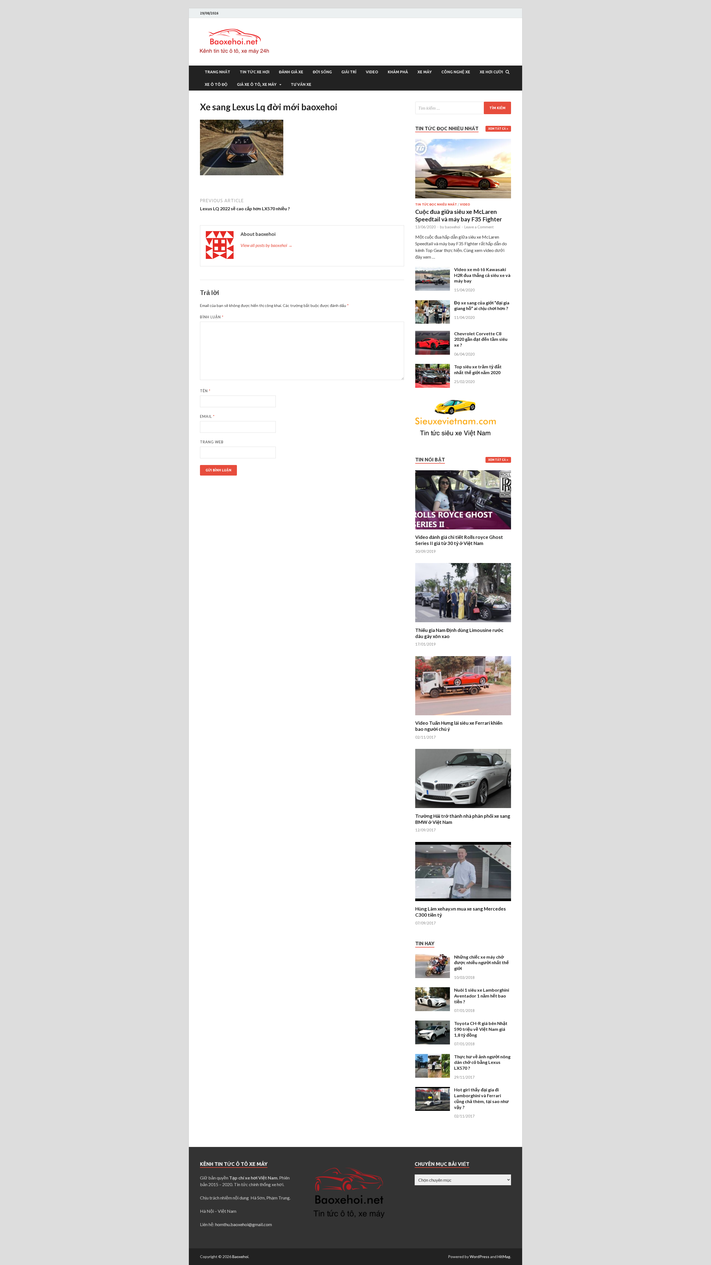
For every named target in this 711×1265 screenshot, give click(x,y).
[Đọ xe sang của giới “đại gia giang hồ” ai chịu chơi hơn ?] (432, 303)
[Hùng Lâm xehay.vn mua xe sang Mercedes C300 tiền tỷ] (463, 902)
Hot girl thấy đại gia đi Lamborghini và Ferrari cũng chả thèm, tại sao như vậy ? (481, 1098)
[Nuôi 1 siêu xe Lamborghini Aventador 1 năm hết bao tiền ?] (432, 990)
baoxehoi (452, 227)
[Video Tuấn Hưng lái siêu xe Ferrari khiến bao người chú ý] (463, 716)
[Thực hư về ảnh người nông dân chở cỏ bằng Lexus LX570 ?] (432, 1057)
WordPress (479, 1256)
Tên (205, 391)
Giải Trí (348, 72)
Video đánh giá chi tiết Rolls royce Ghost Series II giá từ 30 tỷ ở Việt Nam (459, 540)
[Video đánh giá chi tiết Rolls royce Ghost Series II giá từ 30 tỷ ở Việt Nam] (463, 530)
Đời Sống (322, 72)
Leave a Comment (479, 227)
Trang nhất (217, 72)
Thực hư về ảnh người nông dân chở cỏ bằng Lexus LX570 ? (482, 1062)
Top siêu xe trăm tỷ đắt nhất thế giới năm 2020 (478, 369)
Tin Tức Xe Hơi (254, 72)
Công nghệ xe (455, 72)
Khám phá (398, 72)
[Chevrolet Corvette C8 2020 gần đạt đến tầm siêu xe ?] (432, 334)
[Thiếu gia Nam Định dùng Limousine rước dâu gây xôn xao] (463, 623)
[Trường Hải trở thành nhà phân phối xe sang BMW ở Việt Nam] (463, 809)
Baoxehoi (240, 1256)
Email (207, 416)
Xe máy (424, 72)
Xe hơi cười (491, 72)
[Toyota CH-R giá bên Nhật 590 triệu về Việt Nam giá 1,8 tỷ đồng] (432, 1023)
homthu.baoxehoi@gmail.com (243, 1224)
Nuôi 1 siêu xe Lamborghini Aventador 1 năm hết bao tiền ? (481, 995)
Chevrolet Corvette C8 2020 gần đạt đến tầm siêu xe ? (480, 339)
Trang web (212, 442)
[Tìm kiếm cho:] (463, 108)
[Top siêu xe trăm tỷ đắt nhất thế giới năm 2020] (432, 367)
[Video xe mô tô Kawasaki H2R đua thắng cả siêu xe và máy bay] (432, 269)
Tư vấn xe (301, 84)
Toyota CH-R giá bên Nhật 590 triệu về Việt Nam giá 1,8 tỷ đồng (480, 1029)
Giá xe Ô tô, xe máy (257, 84)
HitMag (503, 1256)
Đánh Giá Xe (291, 72)
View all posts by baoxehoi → (266, 245)
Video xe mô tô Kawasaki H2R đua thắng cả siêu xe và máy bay (482, 275)
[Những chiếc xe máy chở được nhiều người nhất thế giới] (432, 957)
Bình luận (212, 317)
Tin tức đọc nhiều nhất (436, 204)
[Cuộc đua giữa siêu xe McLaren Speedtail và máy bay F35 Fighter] (463, 142)
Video (372, 72)
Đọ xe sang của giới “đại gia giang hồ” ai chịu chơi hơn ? (481, 305)
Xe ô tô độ (216, 84)
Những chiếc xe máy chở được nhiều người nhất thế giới (481, 962)
